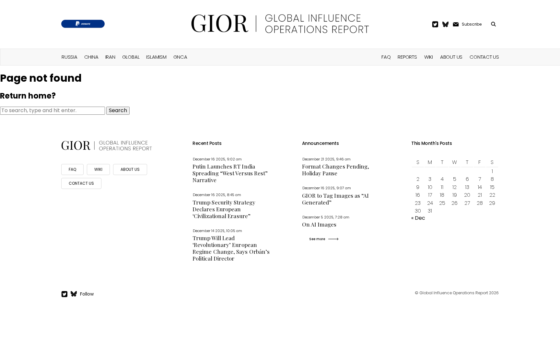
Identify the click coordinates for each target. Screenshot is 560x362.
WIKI (98, 169)
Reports (407, 56)
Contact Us (484, 56)
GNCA (180, 56)
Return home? (28, 95)
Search (118, 110)
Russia (69, 56)
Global (131, 56)
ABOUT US (130, 169)
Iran (110, 56)
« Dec (418, 218)
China (91, 56)
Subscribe (472, 24)
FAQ (386, 56)
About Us (451, 56)
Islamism (156, 56)
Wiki (428, 56)
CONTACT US (81, 183)
